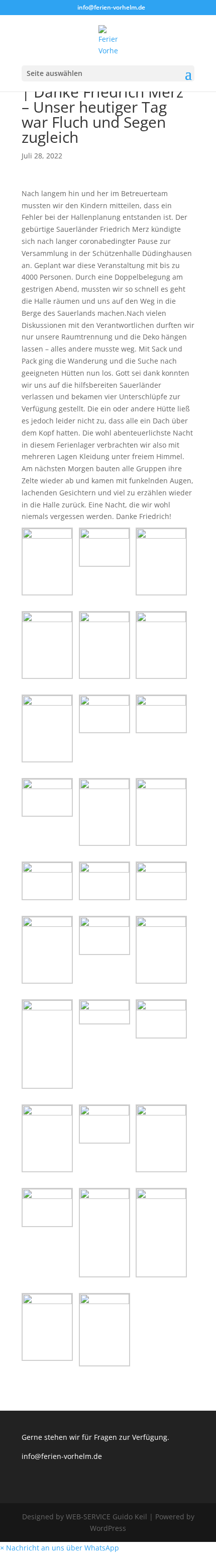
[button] (59, 1547)
